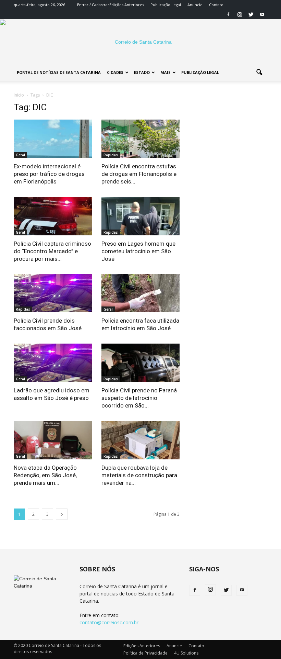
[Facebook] (228, 14)
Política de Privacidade (145, 653)
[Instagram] (239, 14)
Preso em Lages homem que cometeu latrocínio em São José (138, 251)
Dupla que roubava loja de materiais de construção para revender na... (139, 475)
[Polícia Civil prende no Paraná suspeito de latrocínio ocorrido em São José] (140, 363)
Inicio (19, 95)
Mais (165, 72)
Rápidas (110, 155)
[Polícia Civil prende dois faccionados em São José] (53, 293)
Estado (142, 72)
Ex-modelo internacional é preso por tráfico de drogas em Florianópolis (49, 174)
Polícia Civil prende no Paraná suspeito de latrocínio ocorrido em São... (139, 398)
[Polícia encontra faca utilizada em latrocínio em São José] (140, 293)
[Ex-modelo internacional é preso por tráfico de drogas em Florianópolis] (53, 139)
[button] (259, 72)
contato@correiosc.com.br (109, 622)
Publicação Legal (165, 4)
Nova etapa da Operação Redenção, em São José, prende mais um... (45, 475)
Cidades (115, 72)
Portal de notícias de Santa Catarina (59, 72)
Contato (216, 4)
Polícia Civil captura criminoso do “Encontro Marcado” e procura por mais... (52, 251)
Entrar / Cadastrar (93, 4)
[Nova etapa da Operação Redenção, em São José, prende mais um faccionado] (53, 440)
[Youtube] (262, 14)
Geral (20, 155)
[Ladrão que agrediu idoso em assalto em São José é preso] (53, 363)
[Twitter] (251, 14)
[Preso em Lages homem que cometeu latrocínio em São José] (140, 216)
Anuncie (195, 4)
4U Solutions (186, 653)
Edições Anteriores (126, 4)
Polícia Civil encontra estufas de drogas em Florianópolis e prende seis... (138, 174)
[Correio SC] (140, 42)
